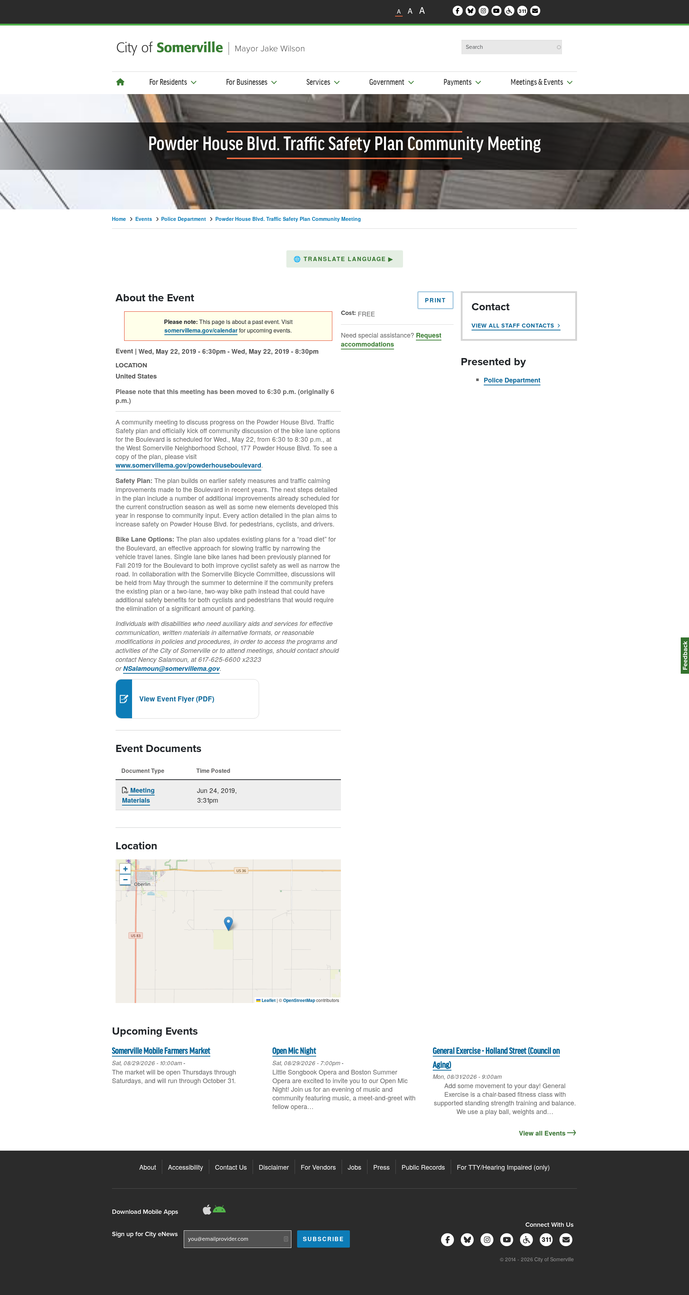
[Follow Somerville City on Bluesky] (466, 1239)
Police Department (183, 218)
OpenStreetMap (299, 1000)
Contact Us (231, 1166)
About (147, 1166)
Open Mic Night (294, 1051)
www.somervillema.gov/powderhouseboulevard (188, 465)
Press (381, 1166)
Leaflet (268, 1000)
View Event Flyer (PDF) (176, 699)
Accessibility (185, 1166)
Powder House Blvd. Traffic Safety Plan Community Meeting (288, 218)
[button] (344, 259)
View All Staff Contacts (513, 325)
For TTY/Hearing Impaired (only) (503, 1166)
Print (435, 300)
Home (119, 218)
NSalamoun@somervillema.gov (171, 668)
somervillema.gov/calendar (201, 330)
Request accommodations (391, 339)
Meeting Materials (138, 795)
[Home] (120, 81)
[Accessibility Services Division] (525, 1239)
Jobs (354, 1166)
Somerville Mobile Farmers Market (161, 1051)
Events (143, 218)
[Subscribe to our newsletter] (564, 1239)
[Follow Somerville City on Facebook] (446, 1239)
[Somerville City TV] (505, 1239)
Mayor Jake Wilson (270, 48)
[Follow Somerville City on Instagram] (485, 1239)
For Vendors (318, 1166)
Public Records (423, 1166)
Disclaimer (274, 1166)
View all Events (542, 1133)
